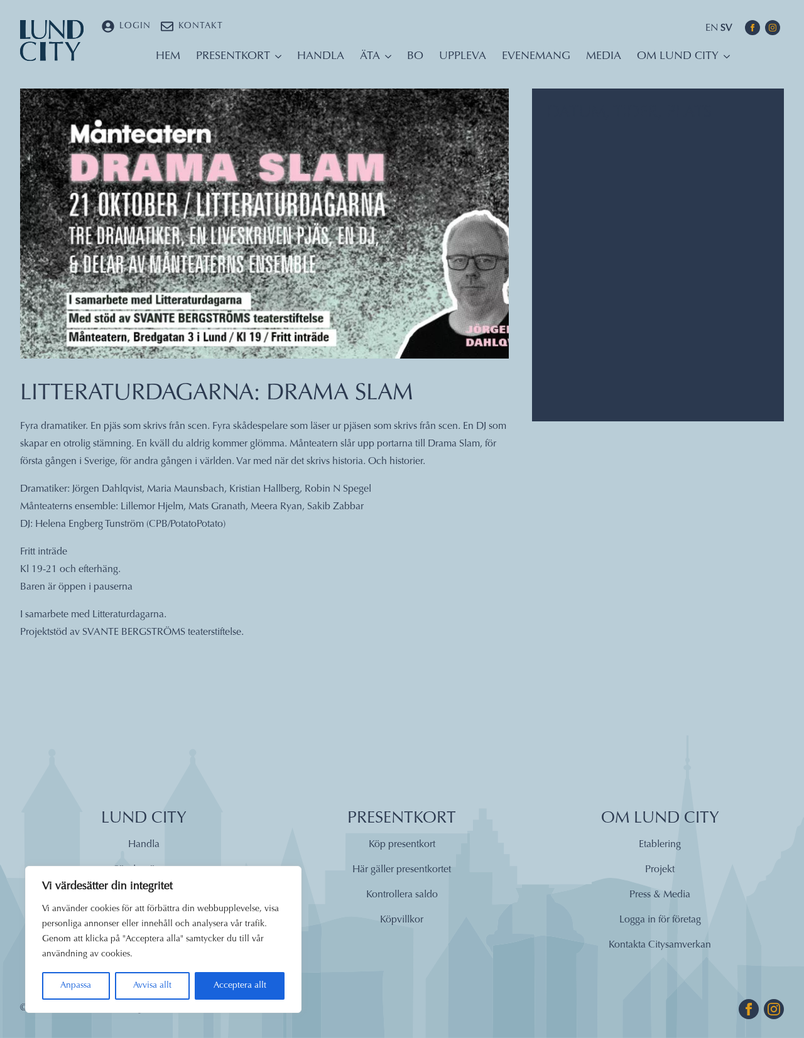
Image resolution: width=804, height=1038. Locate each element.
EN (711, 28)
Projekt (660, 870)
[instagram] (772, 27)
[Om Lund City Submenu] (724, 59)
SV (726, 28)
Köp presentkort (402, 845)
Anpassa (75, 985)
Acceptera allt (240, 985)
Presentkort (233, 56)
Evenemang (536, 56)
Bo (415, 56)
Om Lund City (678, 56)
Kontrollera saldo (402, 895)
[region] (163, 939)
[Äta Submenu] (385, 59)
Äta (370, 56)
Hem (168, 56)
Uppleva (462, 56)
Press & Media (659, 895)
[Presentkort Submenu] (275, 59)
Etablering (660, 845)
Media (603, 56)
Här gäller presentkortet (401, 870)
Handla (320, 56)
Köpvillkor (401, 920)
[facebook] (752, 27)
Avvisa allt (152, 985)
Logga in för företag (660, 920)
